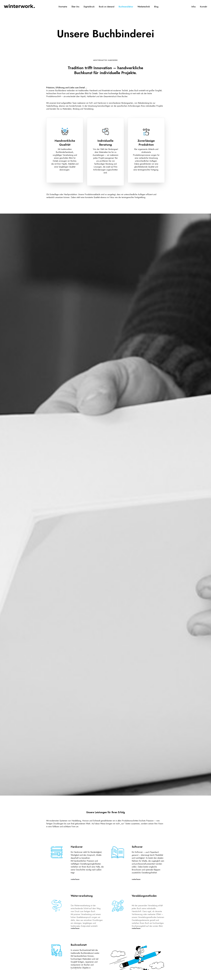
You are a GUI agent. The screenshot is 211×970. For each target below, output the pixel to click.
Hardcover (77, 847)
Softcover (137, 847)
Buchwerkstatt (79, 945)
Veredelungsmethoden (144, 896)
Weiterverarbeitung (82, 896)
